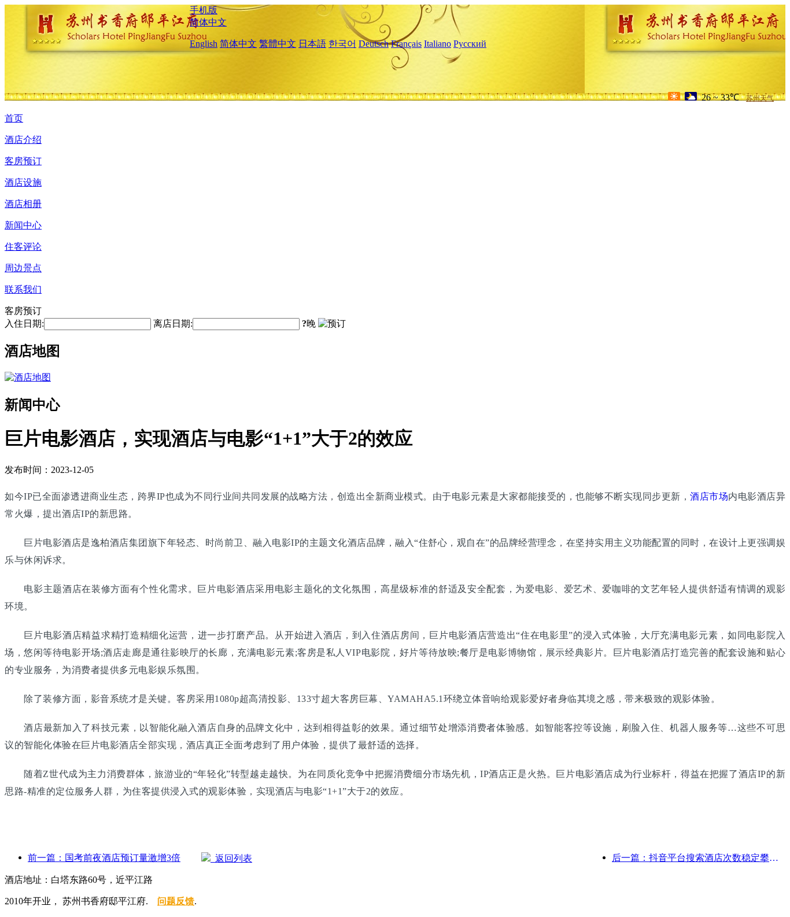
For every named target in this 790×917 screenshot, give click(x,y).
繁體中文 (277, 44)
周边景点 (23, 268)
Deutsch (374, 44)
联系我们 (23, 289)
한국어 (342, 44)
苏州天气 (760, 98)
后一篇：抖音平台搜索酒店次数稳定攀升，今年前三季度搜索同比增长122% (698, 858)
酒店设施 (23, 182)
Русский (469, 44)
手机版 (203, 10)
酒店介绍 (23, 140)
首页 (14, 118)
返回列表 (231, 858)
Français (406, 44)
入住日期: (24, 323)
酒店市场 (709, 496)
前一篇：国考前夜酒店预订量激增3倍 (104, 858)
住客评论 (23, 247)
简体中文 (208, 22)
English (203, 44)
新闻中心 (23, 225)
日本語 (312, 44)
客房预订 (23, 161)
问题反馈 (175, 901)
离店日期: (173, 323)
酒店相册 (23, 204)
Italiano (437, 44)
